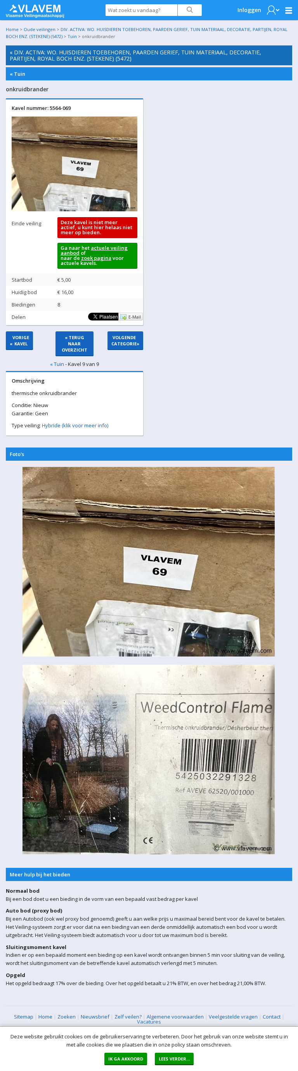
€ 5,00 (64, 279)
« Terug (74, 343)
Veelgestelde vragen (233, 1016)
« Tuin (17, 73)
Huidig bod (24, 292)
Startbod (22, 279)
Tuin (72, 36)
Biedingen (23, 304)
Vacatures (149, 1021)
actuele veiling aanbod (94, 250)
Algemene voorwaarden (175, 1016)
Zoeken (66, 1016)
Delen (19, 316)
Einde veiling (26, 223)
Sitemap (23, 1016)
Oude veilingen (39, 29)
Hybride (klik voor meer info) (75, 425)
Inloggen (249, 10)
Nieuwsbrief (95, 1016)
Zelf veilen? (128, 1016)
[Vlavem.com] (35, 9)
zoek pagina (96, 257)
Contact (272, 1016)
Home (12, 29)
